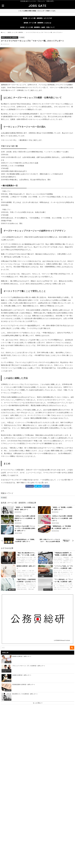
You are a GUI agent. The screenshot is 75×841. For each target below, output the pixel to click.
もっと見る (37, 703)
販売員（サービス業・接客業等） (10, 37)
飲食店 (22, 37)
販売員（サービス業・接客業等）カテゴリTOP (37, 18)
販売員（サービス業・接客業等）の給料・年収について (37, 27)
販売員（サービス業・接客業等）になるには (37, 22)
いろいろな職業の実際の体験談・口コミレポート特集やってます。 (37, 10)
